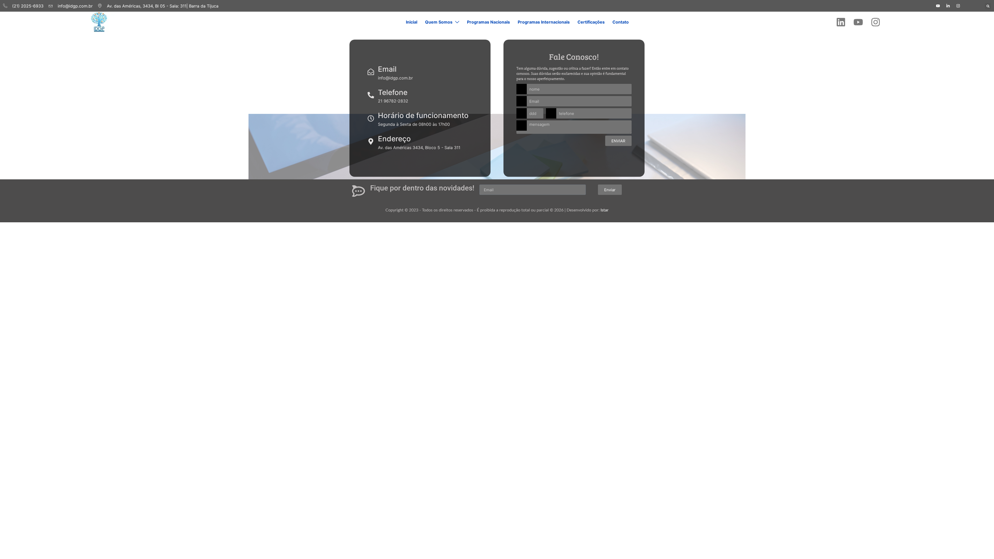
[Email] (371, 72)
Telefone (392, 92)
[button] (988, 6)
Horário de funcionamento (423, 115)
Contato (620, 22)
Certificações (591, 22)
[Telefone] (371, 95)
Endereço (394, 138)
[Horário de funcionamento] (371, 118)
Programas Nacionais (488, 22)
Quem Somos (438, 22)
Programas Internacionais (544, 22)
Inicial (411, 22)
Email (387, 69)
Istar (605, 210)
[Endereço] (371, 141)
